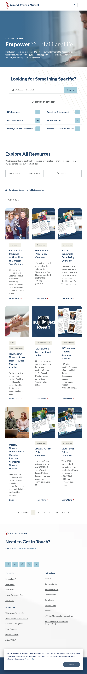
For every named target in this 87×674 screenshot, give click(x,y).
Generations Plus (11, 634)
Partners (48, 611)
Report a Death (50, 605)
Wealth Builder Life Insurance (16, 618)
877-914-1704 (20, 548)
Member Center (50, 595)
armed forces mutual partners (60, 128)
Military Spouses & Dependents (21, 128)
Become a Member (51, 589)
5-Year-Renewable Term (14, 595)
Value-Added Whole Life (14, 613)
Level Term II (10, 590)
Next (64, 512)
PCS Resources (54, 120)
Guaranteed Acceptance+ (14, 624)
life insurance (13, 112)
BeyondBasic (10, 579)
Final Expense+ (11, 629)
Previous (24, 512)
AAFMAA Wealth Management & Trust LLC (56, 622)
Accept (71, 665)
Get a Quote (49, 600)
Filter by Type (13, 173)
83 (57, 512)
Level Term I (9, 584)
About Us (48, 579)
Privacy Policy (30, 659)
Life (10, 640)
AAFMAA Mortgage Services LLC (57, 616)
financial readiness (15, 120)
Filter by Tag (33, 173)
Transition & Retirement (58, 112)
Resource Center (51, 584)
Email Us (32, 548)
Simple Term (9, 600)
